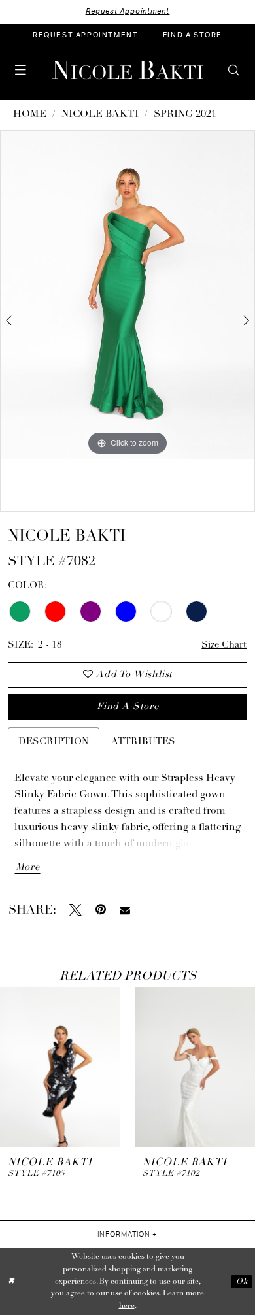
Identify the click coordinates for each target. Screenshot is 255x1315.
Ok (241, 1282)
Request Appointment (128, 11)
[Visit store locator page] (43, 70)
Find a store (128, 707)
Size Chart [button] (223, 645)
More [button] (28, 868)
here (127, 1306)
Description (53, 742)
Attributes (143, 742)
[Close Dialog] (11, 1281)
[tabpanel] (127, 295)
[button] (21, 70)
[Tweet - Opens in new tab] (75, 910)
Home (29, 114)
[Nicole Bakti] (127, 70)
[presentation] (60, 1066)
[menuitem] (85, 35)
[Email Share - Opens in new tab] (125, 910)
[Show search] (234, 70)
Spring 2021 (185, 114)
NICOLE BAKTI (100, 114)
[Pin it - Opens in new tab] (100, 910)
